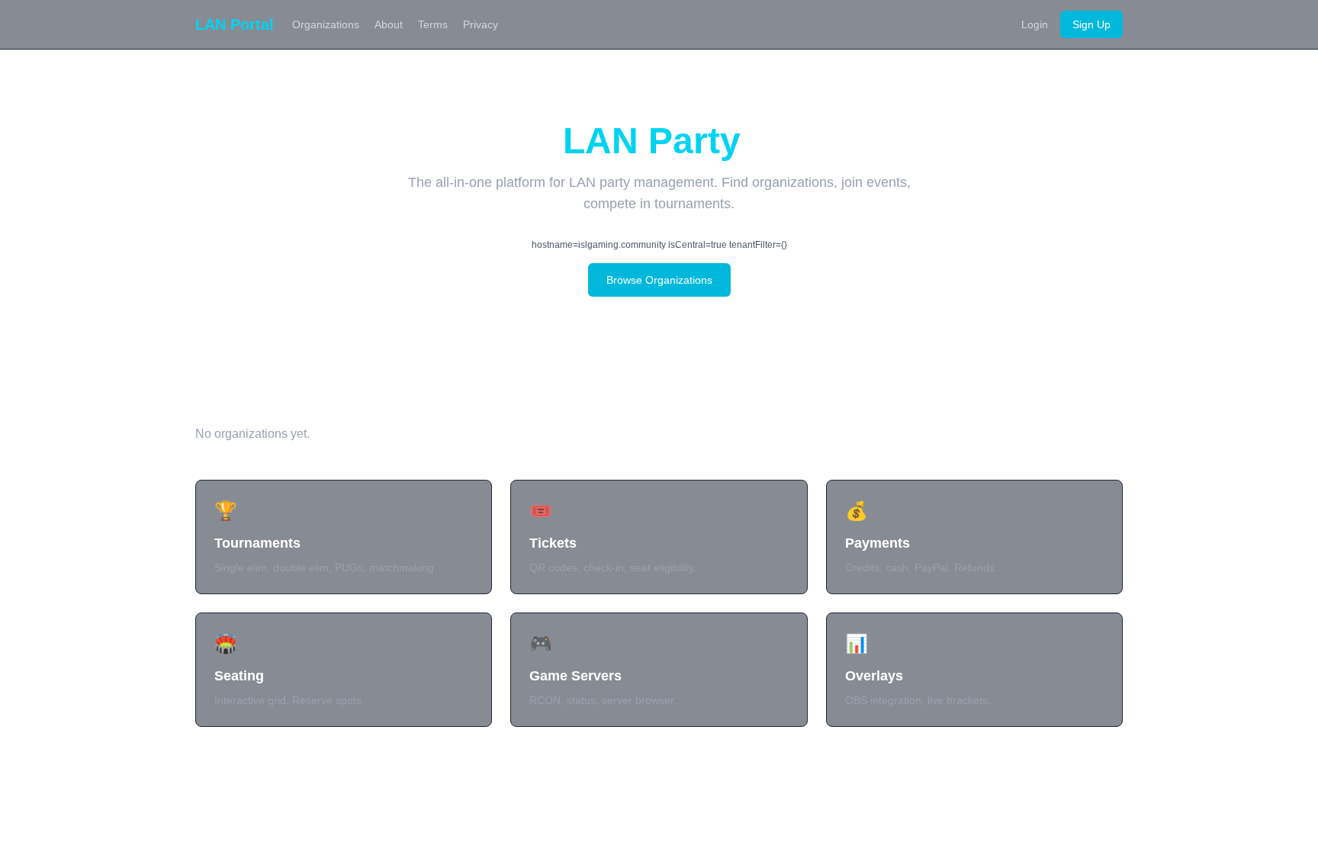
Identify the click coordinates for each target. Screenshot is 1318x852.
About (389, 24)
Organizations (325, 24)
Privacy (480, 24)
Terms (433, 24)
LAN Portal (234, 24)
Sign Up (1091, 24)
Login (1034, 24)
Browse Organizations (659, 280)
